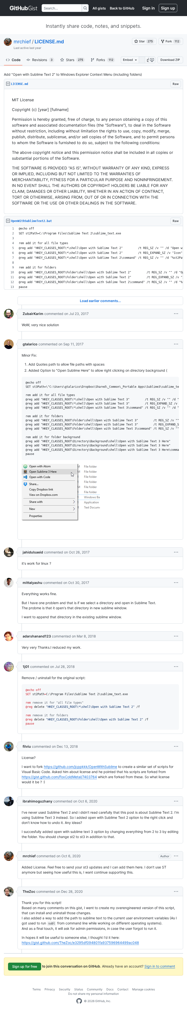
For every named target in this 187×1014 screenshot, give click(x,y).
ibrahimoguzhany (37, 801)
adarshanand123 (37, 636)
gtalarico (30, 344)
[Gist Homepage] (24, 8)
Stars (74, 60)
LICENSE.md (49, 42)
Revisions (42, 60)
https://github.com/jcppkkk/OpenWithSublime (80, 767)
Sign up (168, 8)
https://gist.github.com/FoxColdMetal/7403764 (59, 777)
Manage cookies (143, 989)
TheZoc (29, 891)
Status (78, 989)
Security (64, 989)
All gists (99, 8)
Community (95, 989)
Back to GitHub (122, 8)
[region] (93, 151)
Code (16, 60)
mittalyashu (32, 583)
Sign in (148, 8)
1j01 (26, 666)
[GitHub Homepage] (79, 1001)
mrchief (22, 42)
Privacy (50, 989)
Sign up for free (24, 966)
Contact (122, 989)
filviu (27, 746)
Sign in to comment (159, 966)
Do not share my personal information (93, 994)
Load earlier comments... (100, 301)
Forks (104, 60)
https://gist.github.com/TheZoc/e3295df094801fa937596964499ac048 (80, 942)
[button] (176, 313)
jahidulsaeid (33, 552)
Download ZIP (170, 60)
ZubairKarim (33, 314)
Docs (109, 989)
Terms (36, 989)
